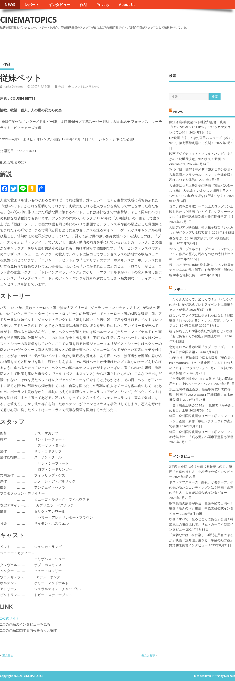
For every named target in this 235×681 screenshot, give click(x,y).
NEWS (10, 4)
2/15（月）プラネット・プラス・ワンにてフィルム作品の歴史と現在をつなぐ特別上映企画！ (201, 254)
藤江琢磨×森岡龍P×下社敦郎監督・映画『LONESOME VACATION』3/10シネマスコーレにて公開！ (201, 127)
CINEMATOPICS (28, 19)
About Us (127, 4)
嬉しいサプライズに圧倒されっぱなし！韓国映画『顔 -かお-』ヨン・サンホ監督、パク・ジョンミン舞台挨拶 (201, 320)
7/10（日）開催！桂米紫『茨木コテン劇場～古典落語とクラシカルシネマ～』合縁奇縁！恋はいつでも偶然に (201, 174)
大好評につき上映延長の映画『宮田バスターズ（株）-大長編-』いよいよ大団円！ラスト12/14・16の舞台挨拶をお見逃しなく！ (201, 190)
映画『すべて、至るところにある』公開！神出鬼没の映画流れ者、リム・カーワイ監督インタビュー (201, 524)
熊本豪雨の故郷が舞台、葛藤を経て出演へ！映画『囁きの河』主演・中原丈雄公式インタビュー (201, 508)
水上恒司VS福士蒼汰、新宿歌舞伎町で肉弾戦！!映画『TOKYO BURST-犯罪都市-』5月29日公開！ (201, 394)
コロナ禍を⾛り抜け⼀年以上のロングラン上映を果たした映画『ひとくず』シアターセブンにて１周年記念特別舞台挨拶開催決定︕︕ (201, 211)
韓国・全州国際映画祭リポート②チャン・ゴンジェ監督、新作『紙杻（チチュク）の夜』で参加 (201, 421)
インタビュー (59, 4)
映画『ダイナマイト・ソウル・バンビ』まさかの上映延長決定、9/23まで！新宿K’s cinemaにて (201, 159)
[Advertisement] (147, 43)
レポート (32, 4)
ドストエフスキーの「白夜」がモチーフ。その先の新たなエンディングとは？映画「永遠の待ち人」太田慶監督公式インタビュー (201, 487)
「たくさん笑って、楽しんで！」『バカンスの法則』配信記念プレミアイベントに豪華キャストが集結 (201, 304)
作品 (83, 4)
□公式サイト (9, 618)
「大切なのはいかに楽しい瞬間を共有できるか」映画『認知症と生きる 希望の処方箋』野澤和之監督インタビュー (201, 540)
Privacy (102, 4)
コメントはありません (86, 86)
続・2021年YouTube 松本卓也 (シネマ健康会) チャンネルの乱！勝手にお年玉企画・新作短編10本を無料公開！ (202, 270)
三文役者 (7, 655)
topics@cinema (13, 86)
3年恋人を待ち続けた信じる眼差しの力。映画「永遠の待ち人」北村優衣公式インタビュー (201, 471)
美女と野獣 (148, 655)
